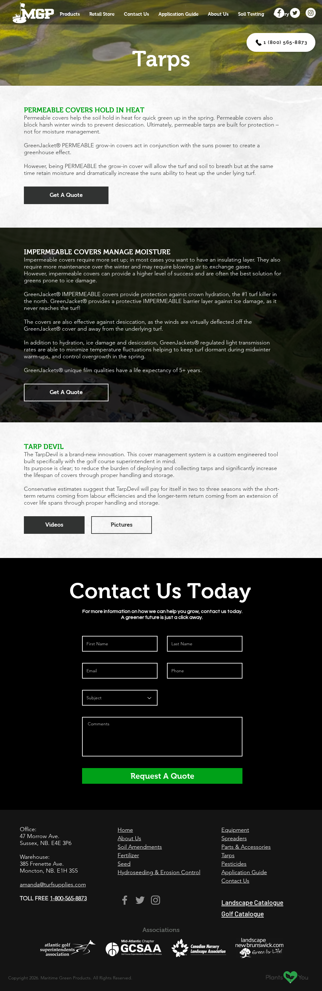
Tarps (228, 855)
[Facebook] (125, 900)
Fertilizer (128, 855)
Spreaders (234, 838)
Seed (124, 863)
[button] (70, 14)
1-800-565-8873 (68, 898)
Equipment (235, 829)
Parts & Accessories (246, 846)
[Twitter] (140, 900)
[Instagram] (155, 900)
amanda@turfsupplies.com (53, 884)
